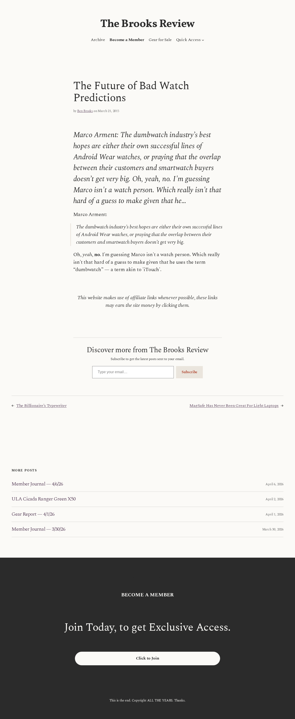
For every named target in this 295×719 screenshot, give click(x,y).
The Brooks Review (147, 24)
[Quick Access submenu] (203, 40)
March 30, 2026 (272, 529)
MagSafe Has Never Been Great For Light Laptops (234, 405)
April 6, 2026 (274, 484)
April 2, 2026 (274, 499)
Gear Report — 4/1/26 (33, 514)
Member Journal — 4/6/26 (37, 484)
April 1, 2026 (274, 514)
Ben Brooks (85, 111)
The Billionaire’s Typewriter (41, 405)
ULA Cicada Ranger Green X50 (44, 499)
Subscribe (189, 372)
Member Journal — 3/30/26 (38, 529)
